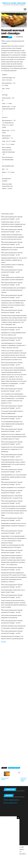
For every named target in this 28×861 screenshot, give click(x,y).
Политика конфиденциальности (11, 800)
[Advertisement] (9, 838)
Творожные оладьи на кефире (23, 779)
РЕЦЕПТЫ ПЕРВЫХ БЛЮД (14, 767)
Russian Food (19, 36)
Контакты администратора (10, 803)
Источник (3, 641)
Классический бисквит (4, 778)
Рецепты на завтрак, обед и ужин (14, 3)
